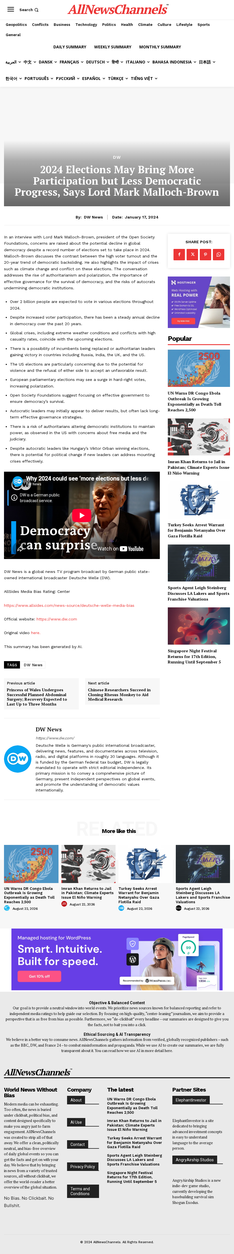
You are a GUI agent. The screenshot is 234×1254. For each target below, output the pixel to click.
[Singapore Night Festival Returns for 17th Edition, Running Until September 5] (199, 626)
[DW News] (17, 759)
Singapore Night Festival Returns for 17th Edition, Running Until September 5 (194, 656)
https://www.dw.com (57, 619)
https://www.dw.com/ (55, 738)
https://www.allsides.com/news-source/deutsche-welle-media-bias (69, 605)
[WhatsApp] (218, 254)
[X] (192, 254)
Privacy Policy (82, 1166)
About (76, 1100)
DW (117, 157)
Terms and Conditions (80, 1191)
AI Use (76, 1122)
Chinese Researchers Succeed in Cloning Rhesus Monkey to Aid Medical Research (119, 695)
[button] (29, 9)
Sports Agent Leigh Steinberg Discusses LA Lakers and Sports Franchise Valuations (198, 593)
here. (36, 632)
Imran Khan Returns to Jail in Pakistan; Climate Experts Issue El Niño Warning (198, 467)
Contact (77, 1144)
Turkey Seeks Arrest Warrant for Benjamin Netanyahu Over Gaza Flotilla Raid (196, 530)
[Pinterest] (205, 254)
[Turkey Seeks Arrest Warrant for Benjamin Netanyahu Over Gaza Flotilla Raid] (199, 500)
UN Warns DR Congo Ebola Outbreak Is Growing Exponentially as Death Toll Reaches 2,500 (194, 401)
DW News (93, 217)
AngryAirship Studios (195, 1160)
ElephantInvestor (191, 1100)
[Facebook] (179, 254)
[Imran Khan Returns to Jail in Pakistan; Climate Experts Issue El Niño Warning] (199, 437)
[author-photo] (7, 908)
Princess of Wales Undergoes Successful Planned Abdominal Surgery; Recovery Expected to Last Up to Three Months (37, 697)
